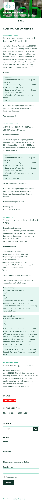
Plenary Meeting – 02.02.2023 (18, 365)
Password (7, 452)
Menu (22, 21)
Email (5, 442)
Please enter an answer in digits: (16, 462)
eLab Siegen (13, 12)
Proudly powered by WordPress (14, 499)
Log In (8, 482)
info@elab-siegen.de (11, 111)
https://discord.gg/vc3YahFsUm (15, 241)
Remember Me (11, 477)
